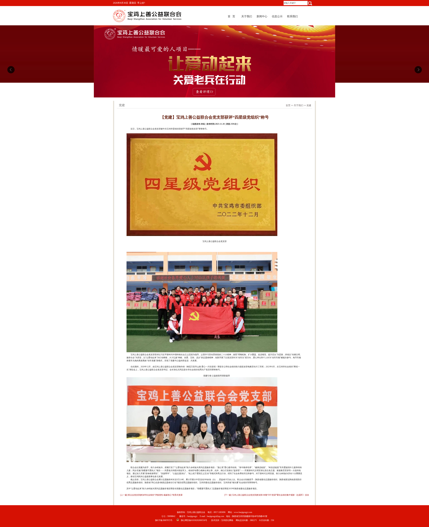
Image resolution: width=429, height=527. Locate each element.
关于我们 (246, 16)
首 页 (231, 16)
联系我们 (292, 16)
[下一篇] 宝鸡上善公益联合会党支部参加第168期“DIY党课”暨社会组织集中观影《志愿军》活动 (266, 495)
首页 (288, 105)
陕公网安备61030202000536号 (194, 520)
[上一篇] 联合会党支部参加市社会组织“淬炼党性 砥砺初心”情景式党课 (151, 495)
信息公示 (277, 16)
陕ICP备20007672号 (163, 520)
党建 (309, 105)
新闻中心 (262, 16)
